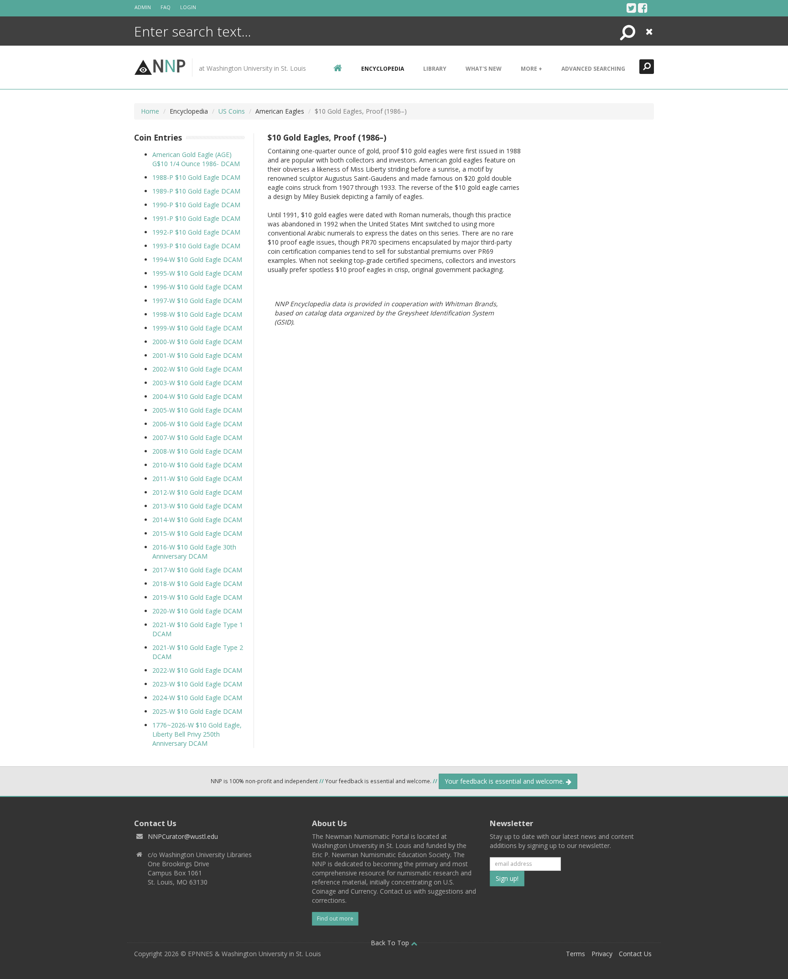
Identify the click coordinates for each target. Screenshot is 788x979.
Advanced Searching (593, 69)
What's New (484, 69)
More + (531, 69)
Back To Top (391, 942)
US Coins (231, 111)
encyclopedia (382, 69)
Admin (143, 7)
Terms (575, 953)
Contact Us (635, 953)
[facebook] (643, 7)
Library (434, 69)
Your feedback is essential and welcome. (505, 781)
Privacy (601, 953)
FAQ (166, 7)
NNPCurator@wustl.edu (183, 836)
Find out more (335, 918)
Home (150, 111)
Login (188, 7)
